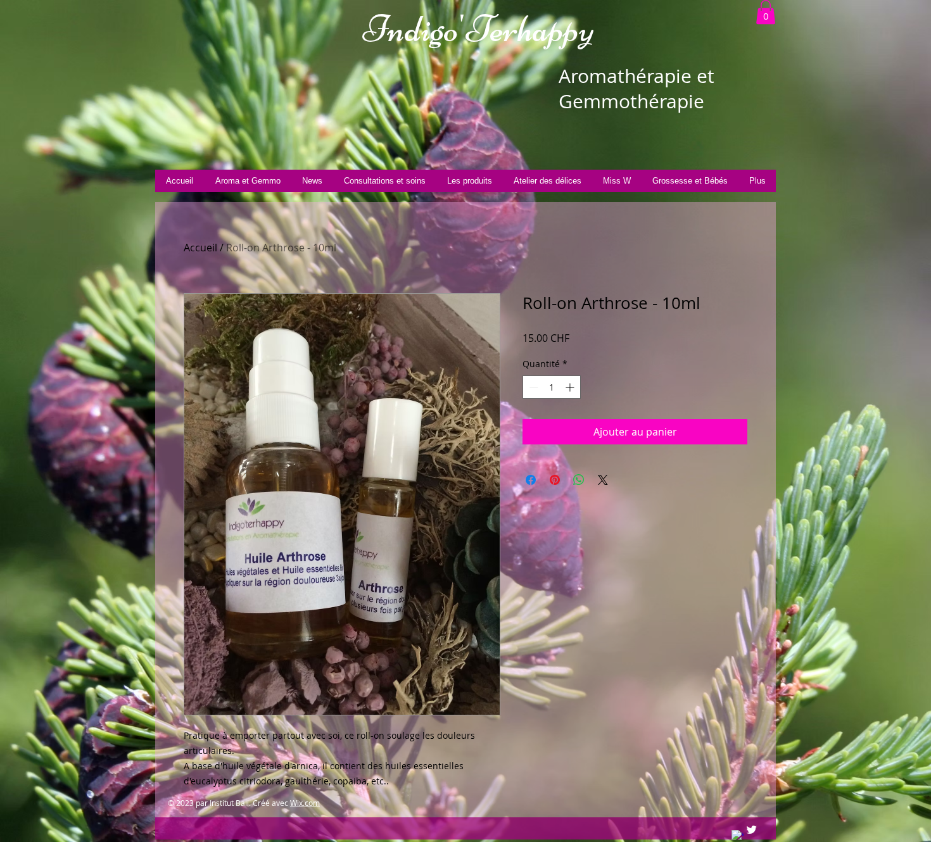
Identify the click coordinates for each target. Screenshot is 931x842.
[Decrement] (532, 387)
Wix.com (305, 803)
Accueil (200, 247)
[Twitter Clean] (751, 830)
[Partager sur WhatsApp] (578, 479)
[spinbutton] (551, 387)
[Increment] (571, 387)
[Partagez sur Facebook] (530, 479)
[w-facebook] (738, 836)
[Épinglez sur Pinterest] (554, 479)
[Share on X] (603, 479)
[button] (766, 12)
